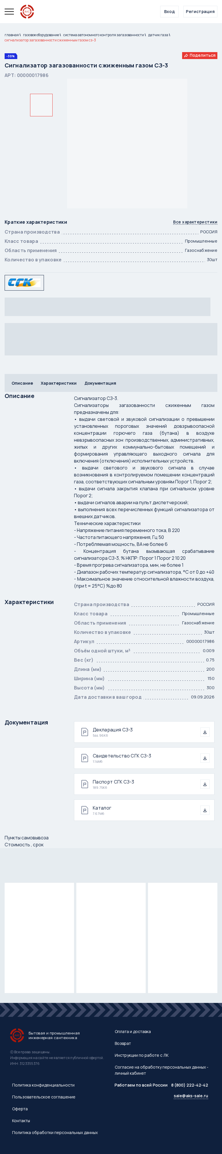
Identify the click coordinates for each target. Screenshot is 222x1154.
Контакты (21, 1120)
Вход (169, 11)
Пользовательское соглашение (43, 1097)
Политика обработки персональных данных (55, 1132)
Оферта (20, 1108)
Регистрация (200, 11)
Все (195, 222)
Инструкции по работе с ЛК (142, 1055)
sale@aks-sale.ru (191, 1095)
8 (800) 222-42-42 (189, 1085)
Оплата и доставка (133, 1031)
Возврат (123, 1043)
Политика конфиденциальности (43, 1085)
